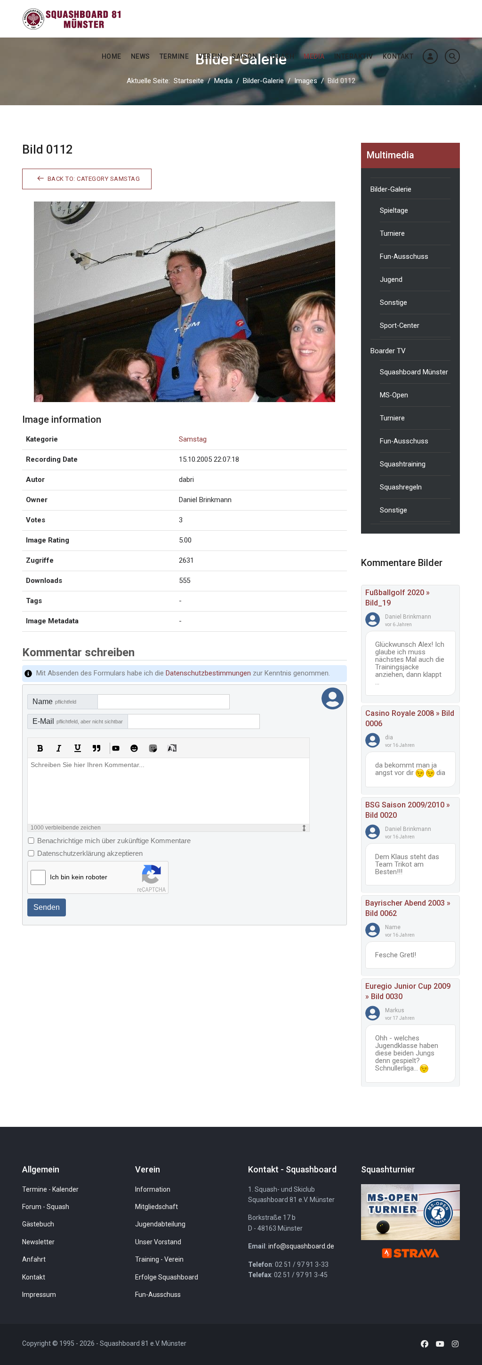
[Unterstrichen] (77, 748)
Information (152, 1189)
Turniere (392, 233)
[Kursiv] (58, 748)
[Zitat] (96, 748)
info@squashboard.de (301, 1246)
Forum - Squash (45, 1206)
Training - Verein (159, 1259)
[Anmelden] (430, 56)
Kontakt (398, 56)
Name (54, 702)
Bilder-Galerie (390, 189)
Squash (280, 56)
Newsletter (38, 1242)
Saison (244, 56)
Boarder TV (388, 351)
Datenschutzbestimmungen (208, 673)
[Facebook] (424, 1344)
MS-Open (394, 395)
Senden (46, 907)
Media (314, 56)
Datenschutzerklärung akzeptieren (90, 853)
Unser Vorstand (158, 1242)
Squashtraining (403, 464)
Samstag (193, 439)
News (140, 56)
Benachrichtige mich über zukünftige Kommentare (114, 841)
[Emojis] (134, 748)
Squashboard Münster (414, 372)
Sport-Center (399, 325)
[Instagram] (455, 1344)
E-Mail (77, 721)
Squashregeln (401, 487)
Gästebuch (38, 1224)
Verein (210, 56)
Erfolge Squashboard (166, 1277)
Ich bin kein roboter (78, 877)
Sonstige (393, 302)
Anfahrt (34, 1259)
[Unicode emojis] (153, 748)
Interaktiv (353, 56)
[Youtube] (440, 1344)
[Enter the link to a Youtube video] (115, 748)
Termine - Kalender (50, 1189)
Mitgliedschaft (156, 1206)
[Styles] (171, 748)
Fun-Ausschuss (404, 256)
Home (111, 56)
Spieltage (394, 210)
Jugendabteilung (160, 1224)
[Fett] (40, 748)
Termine (174, 56)
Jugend (391, 279)
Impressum (39, 1294)
